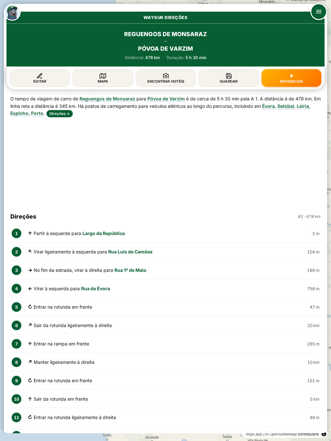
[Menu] (318, 11)
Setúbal (285, 106)
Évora (268, 106)
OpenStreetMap (283, 433)
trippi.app (254, 433)
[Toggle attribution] (324, 434)
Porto (37, 113)
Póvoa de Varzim (166, 98)
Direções (59, 113)
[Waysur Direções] (12, 12)
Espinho (19, 113)
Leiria (303, 106)
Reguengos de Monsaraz (107, 98)
